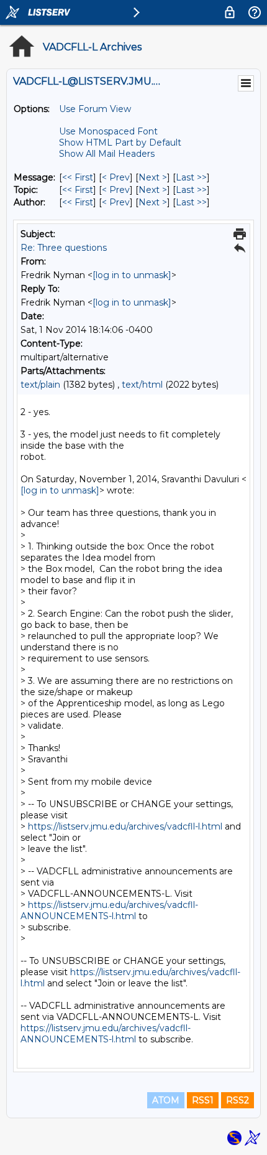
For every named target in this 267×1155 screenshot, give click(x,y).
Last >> (191, 177)
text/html (142, 384)
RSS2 (237, 1100)
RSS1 (203, 1100)
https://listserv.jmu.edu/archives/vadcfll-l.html (125, 826)
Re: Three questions (63, 247)
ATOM (165, 1100)
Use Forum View (95, 109)
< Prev (116, 177)
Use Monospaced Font (108, 131)
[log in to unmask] (132, 275)
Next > (152, 177)
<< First (77, 177)
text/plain (40, 384)
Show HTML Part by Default (120, 142)
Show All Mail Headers (107, 153)
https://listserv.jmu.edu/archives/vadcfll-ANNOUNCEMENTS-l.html (109, 910)
